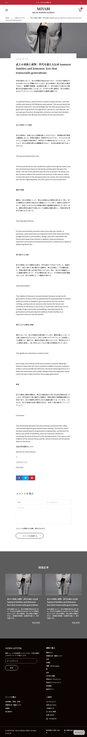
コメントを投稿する (29, 536)
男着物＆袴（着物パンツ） (54, 656)
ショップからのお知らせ (43, 2)
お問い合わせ (50, 715)
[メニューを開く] (6, 10)
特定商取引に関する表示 (53, 731)
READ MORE (36, 622)
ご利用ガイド (50, 708)
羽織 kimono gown (52, 666)
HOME (7, 18)
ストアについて (51, 702)
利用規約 (49, 686)
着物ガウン (49, 653)
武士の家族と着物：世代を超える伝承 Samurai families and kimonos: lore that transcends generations (22, 602)
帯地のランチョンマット (53, 682)
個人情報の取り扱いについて (72, 731)
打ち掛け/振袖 (50, 676)
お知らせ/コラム (20, 18)
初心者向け (8, 712)
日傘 (47, 659)
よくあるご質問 (51, 712)
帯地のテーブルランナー (53, 679)
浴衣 (47, 673)
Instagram (53, 718)
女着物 (48, 662)
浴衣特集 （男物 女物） (13, 702)
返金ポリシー (50, 689)
